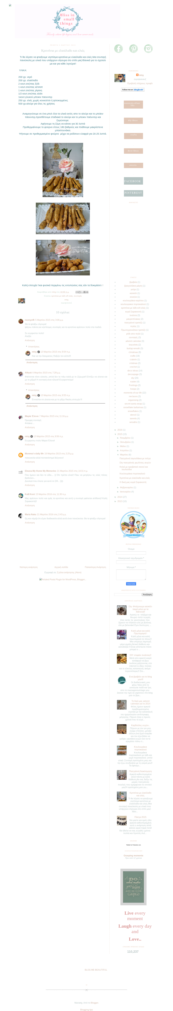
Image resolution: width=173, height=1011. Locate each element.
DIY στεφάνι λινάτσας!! (140, 655)
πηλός (133, 326)
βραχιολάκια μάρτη (133, 286)
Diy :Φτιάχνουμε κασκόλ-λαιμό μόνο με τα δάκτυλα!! (140, 609)
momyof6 (29, 320)
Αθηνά (28, 373)
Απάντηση (30, 340)
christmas (133, 352)
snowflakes (133, 411)
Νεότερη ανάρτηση (29, 567)
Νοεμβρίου (125, 438)
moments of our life (133, 393)
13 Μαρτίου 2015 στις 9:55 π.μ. (55, 395)
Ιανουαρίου (125, 492)
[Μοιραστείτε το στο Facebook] (84, 292)
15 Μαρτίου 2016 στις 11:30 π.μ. (51, 494)
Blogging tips (86, 1010)
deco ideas (132, 370)
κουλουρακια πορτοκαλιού (133, 304)
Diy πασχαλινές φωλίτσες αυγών (135, 463)
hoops (133, 389)
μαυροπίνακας (133, 319)
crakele (133, 359)
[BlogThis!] (79, 292)
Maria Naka (30, 514)
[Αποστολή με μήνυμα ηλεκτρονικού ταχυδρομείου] (77, 292)
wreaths (133, 422)
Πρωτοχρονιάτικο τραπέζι (133, 330)
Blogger (94, 1003)
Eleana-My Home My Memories (40, 471)
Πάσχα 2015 (140, 817)
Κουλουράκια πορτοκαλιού (132, 473)
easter (133, 381)
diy (132, 378)
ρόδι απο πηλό (133, 334)
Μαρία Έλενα (32, 416)
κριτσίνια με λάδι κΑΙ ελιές (62, 296)
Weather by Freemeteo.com (133, 845)
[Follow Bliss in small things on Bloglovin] (132, 91)
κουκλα (133, 297)
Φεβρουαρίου (127, 487)
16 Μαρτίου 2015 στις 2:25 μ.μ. (59, 453)
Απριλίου (124, 450)
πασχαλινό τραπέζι (133, 323)
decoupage (133, 374)
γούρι (133, 289)
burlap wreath (133, 348)
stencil (133, 415)
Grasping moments (133, 855)
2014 (120, 497)
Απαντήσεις (33, 346)
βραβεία (133, 282)
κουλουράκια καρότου (133, 300)
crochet (133, 367)
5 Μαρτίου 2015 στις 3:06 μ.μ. (49, 320)
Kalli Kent (30, 494)
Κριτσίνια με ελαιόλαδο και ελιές (135, 478)
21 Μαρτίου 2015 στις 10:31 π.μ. (72, 471)
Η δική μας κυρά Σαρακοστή (133, 482)
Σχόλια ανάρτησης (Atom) (69, 572)
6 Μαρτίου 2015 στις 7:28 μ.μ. (46, 373)
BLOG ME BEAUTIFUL (96, 970)
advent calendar (133, 341)
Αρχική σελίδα (61, 567)
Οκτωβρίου (125, 442)
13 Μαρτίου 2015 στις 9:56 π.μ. (48, 436)
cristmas (133, 363)
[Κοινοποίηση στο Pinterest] (87, 292)
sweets (133, 418)
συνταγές (78, 296)
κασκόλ (133, 293)
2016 (120, 430)
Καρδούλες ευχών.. (140, 725)
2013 (120, 501)
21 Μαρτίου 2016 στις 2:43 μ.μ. (51, 514)
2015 (120, 434)
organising (133, 400)
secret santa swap (133, 404)
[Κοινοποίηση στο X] (82, 292)
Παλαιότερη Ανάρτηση (95, 567)
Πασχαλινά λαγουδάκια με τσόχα (135, 458)
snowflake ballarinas (133, 407)
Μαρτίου (124, 455)
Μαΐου (123, 446)
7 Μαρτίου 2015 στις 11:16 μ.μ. (54, 416)
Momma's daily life (34, 453)
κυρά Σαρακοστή (133, 312)
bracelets (133, 345)
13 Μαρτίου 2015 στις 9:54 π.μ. (55, 352)
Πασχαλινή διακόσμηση (140, 771)
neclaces (133, 396)
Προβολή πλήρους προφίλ (140, 83)
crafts (132, 356)
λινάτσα (133, 315)
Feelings (133, 385)
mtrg (34, 352)
